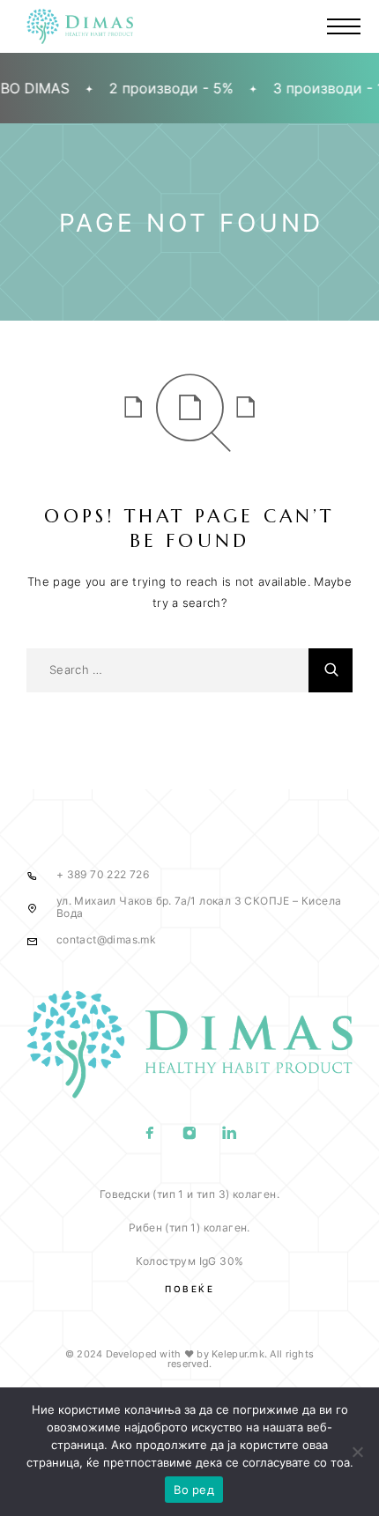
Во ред (194, 1490)
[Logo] (79, 26)
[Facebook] (150, 1134)
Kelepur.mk (238, 1354)
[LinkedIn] (229, 1134)
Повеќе (189, 1288)
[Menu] (343, 26)
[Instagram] (190, 1134)
